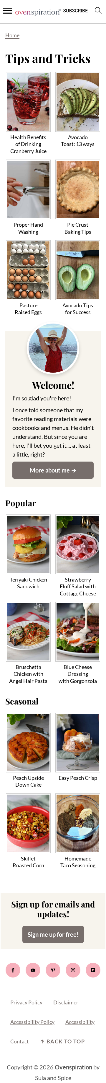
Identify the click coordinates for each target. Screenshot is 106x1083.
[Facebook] (13, 970)
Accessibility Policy (32, 1022)
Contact (19, 1041)
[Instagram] (73, 970)
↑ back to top (62, 1041)
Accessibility (80, 1022)
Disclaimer (65, 1002)
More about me (50, 470)
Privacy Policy (26, 1002)
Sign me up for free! (53, 934)
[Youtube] (33, 970)
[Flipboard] (93, 970)
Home (12, 35)
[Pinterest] (53, 970)
